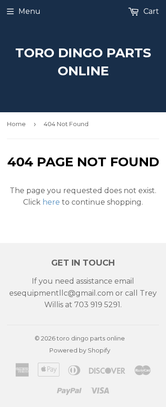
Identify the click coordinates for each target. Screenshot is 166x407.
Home (16, 124)
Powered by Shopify (79, 350)
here (51, 202)
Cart (150, 11)
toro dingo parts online (83, 62)
